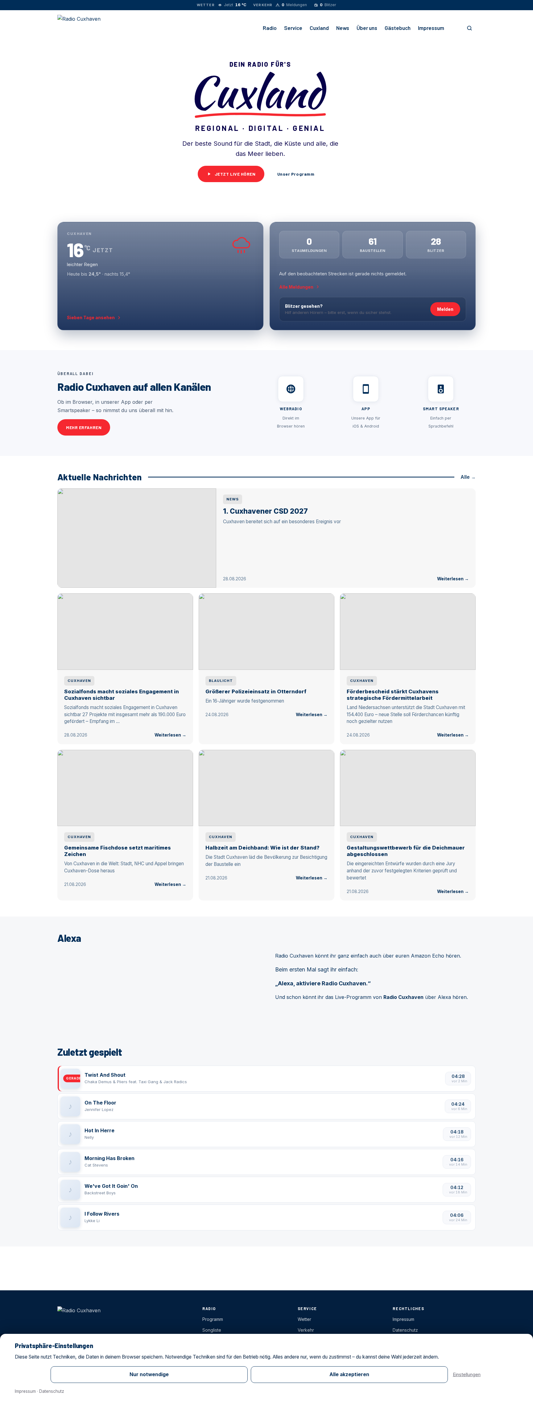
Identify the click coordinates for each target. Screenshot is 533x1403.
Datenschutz (51, 1391)
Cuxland (319, 28)
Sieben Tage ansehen (91, 317)
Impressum (431, 28)
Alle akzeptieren (349, 1374)
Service (293, 28)
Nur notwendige (149, 1374)
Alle (468, 477)
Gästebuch (398, 28)
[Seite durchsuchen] (469, 28)
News (342, 28)
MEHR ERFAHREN (83, 427)
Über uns (367, 28)
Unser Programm (296, 174)
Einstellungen (467, 1374)
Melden (445, 309)
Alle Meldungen (296, 287)
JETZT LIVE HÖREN (235, 174)
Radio (270, 28)
